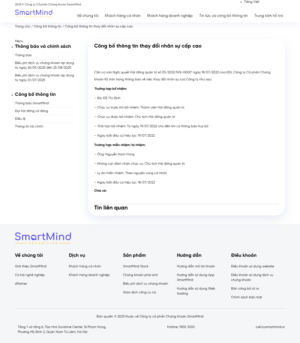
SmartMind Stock (136, 266)
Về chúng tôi (87, 16)
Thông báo (23, 55)
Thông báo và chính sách (43, 46)
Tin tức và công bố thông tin (223, 16)
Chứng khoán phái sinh (140, 275)
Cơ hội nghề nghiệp (30, 275)
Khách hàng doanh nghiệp (170, 16)
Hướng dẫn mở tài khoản (196, 266)
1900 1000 (187, 327)
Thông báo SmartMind (32, 103)
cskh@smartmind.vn (270, 327)
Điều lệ (20, 119)
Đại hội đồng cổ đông (31, 111)
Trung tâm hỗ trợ (268, 16)
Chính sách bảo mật (246, 297)
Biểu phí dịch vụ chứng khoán (145, 284)
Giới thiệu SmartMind (30, 266)
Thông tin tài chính (29, 126)
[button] (45, 41)
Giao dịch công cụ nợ (139, 292)
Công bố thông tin (47, 26)
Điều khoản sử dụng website (252, 266)
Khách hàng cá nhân (123, 16)
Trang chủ (22, 26)
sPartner (21, 284)
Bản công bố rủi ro (245, 289)
